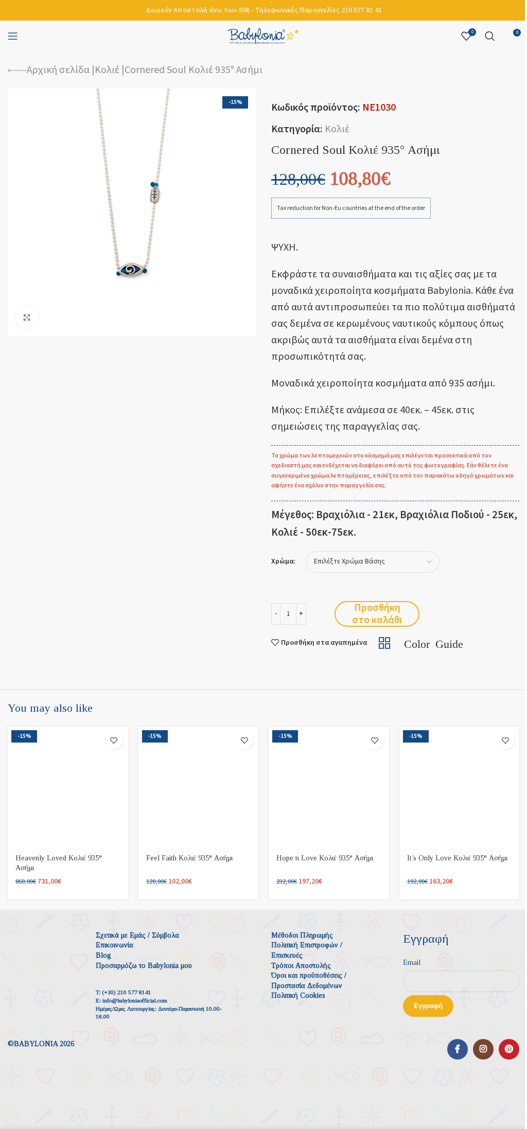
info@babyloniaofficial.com (134, 1000)
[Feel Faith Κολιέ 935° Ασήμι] (198, 787)
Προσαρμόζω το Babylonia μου (144, 965)
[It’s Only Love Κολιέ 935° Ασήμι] (459, 787)
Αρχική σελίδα (58, 70)
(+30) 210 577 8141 (126, 992)
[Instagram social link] (483, 1049)
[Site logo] (263, 35)
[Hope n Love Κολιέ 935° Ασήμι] (329, 787)
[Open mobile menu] (13, 36)
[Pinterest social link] (509, 1049)
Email (411, 962)
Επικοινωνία (114, 945)
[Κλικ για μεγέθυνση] (27, 317)
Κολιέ (107, 70)
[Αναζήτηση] (490, 36)
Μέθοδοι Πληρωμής (302, 935)
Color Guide (433, 642)
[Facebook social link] (457, 1049)
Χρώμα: (283, 562)
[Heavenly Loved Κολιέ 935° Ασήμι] (68, 787)
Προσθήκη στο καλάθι (377, 614)
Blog (103, 955)
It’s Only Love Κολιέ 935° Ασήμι (457, 858)
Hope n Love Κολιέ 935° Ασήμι (324, 858)
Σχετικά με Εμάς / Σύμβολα (137, 935)
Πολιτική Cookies (298, 995)
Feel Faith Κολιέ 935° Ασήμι (189, 858)
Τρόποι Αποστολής (301, 965)
